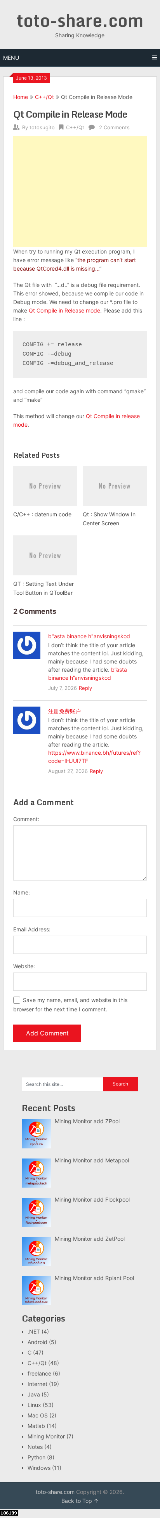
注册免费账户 (64, 711)
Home (20, 97)
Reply (85, 688)
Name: (21, 892)
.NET (34, 1331)
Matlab (36, 1425)
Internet (37, 1384)
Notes (35, 1446)
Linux (34, 1405)
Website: (24, 966)
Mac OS (38, 1415)
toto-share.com (80, 20)
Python (36, 1457)
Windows (39, 1467)
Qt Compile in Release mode (64, 310)
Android (37, 1342)
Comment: (26, 819)
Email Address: (31, 929)
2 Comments (114, 127)
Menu (11, 57)
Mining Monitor (46, 1436)
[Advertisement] (80, 191)
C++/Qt (44, 97)
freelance (39, 1373)
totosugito (42, 127)
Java (34, 1394)
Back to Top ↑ (80, 1500)
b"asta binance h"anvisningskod (89, 636)
